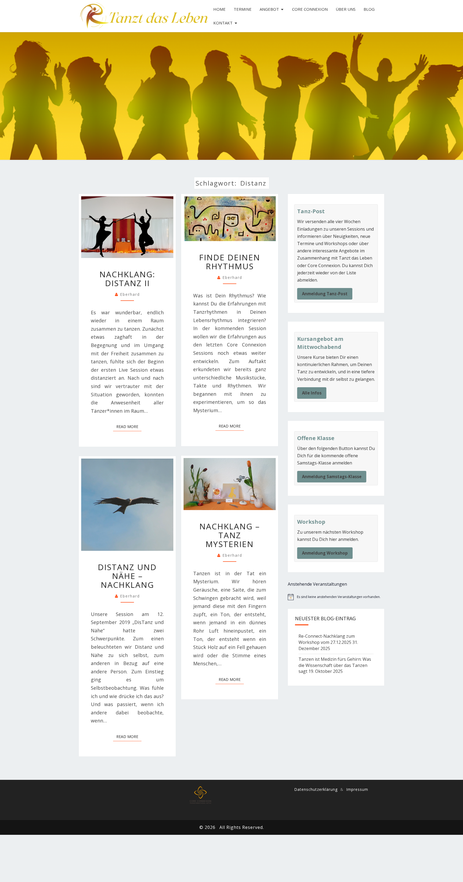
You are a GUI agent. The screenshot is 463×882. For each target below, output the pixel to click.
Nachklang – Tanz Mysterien (229, 535)
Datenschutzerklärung (316, 789)
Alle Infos (312, 393)
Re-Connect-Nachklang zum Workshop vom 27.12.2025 (326, 639)
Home (219, 9)
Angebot (269, 9)
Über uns (346, 9)
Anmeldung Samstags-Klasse (331, 476)
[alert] (336, 597)
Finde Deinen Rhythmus (229, 262)
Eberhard (130, 294)
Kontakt (223, 22)
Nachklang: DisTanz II (127, 279)
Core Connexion (310, 9)
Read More (128, 426)
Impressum (357, 789)
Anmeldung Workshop (325, 553)
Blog (369, 9)
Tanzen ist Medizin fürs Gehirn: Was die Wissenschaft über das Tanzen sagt (334, 665)
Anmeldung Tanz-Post (325, 293)
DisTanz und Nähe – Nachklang (127, 576)
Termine (243, 9)
